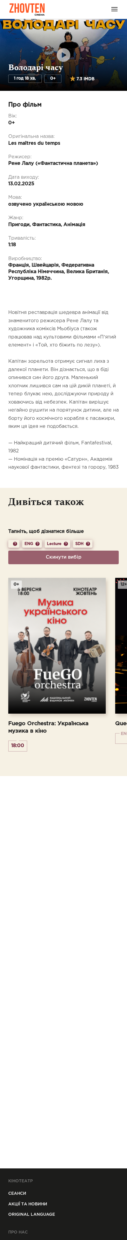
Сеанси (17, 1193)
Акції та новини (27, 1204)
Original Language (31, 1214)
